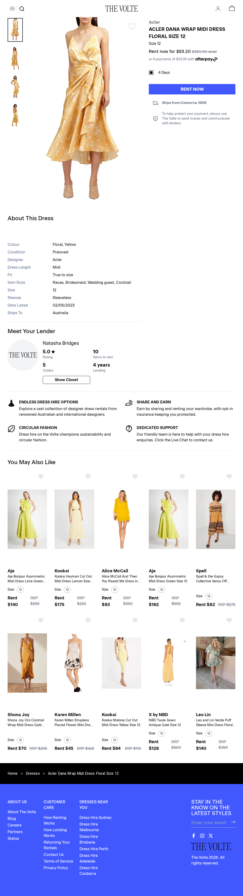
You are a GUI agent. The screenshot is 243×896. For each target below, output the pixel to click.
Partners (15, 832)
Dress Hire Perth (93, 849)
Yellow (70, 244)
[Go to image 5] (32, 564)
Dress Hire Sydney (95, 817)
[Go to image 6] (34, 564)
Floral (58, 244)
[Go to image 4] (29, 564)
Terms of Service (58, 861)
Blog (12, 818)
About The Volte (22, 812)
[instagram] (202, 835)
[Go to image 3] (26, 564)
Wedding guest (101, 282)
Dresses (33, 773)
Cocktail (123, 282)
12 (54, 290)
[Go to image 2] (24, 564)
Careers (15, 825)
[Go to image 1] (20, 564)
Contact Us (54, 854)
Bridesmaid (75, 282)
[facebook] (193, 835)
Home (13, 773)
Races (58, 282)
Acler (154, 22)
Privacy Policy (56, 868)
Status (13, 838)
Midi (57, 267)
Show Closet (66, 380)
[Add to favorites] (40, 476)
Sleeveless (62, 297)
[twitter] (210, 835)
